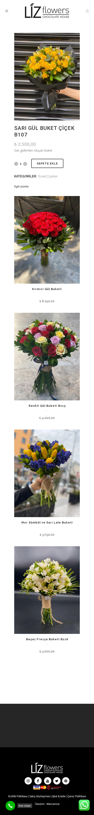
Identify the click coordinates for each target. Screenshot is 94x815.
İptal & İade (58, 796)
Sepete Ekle (47, 163)
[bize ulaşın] (10, 806)
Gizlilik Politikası (18, 796)
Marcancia (53, 804)
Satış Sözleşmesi (40, 796)
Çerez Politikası (76, 796)
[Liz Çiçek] (47, 772)
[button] (73, 39)
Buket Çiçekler (48, 176)
